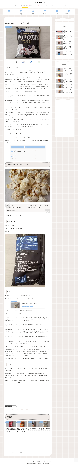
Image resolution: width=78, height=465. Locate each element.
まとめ (13, 158)
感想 (13, 156)
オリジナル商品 (9, 406)
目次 (27, 147)
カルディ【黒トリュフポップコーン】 (20, 151)
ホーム (28, 461)
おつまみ (14, 406)
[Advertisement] (27, 396)
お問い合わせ (39, 461)
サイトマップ (33, 461)
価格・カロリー (15, 154)
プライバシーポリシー (47, 461)
